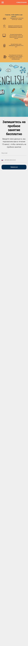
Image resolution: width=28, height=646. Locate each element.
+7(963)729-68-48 (21, 2)
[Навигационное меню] (3, 2)
